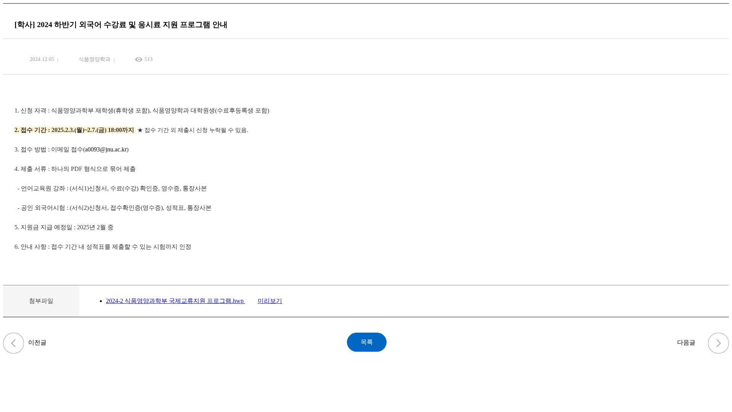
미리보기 (270, 301)
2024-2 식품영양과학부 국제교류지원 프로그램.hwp (175, 301)
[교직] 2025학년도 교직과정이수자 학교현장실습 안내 (718, 343)
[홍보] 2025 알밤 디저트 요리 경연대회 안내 (13, 343)
